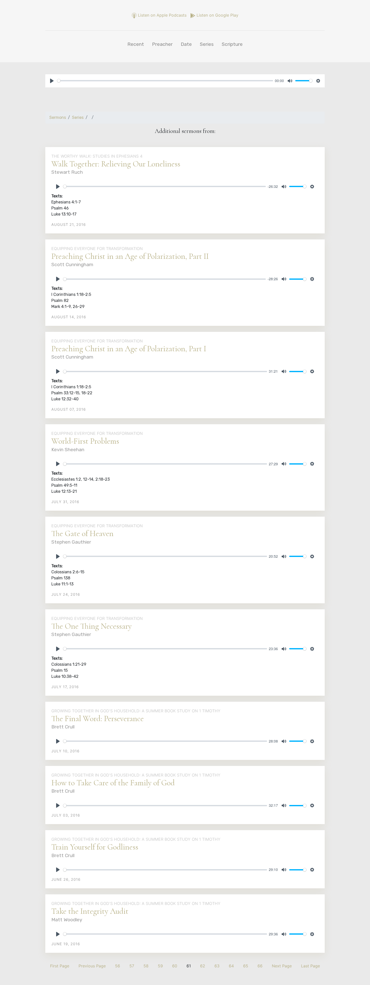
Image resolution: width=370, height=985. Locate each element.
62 (202, 965)
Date (186, 44)
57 (131, 965)
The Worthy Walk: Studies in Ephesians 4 (96, 156)
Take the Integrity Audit (89, 911)
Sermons (57, 117)
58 (146, 965)
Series (207, 44)
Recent (135, 44)
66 (260, 965)
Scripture (232, 44)
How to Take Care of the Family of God (113, 783)
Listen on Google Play (216, 15)
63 (216, 965)
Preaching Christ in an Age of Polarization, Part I (128, 349)
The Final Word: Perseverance (97, 718)
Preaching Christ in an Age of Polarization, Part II (130, 256)
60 (174, 965)
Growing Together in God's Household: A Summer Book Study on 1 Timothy (135, 710)
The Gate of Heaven (82, 533)
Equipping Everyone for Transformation (97, 248)
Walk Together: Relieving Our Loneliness (115, 164)
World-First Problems (85, 441)
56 (117, 965)
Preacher (162, 44)
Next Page (282, 965)
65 (245, 965)
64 (231, 965)
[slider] (165, 80)
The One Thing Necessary (91, 626)
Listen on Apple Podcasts (162, 15)
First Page (59, 965)
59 (160, 965)
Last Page (310, 965)
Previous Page (92, 965)
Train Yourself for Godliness (94, 847)
